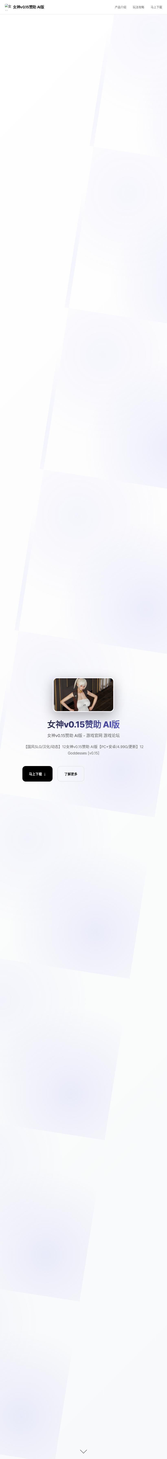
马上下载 (156, 7)
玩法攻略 (138, 7)
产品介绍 (120, 7)
